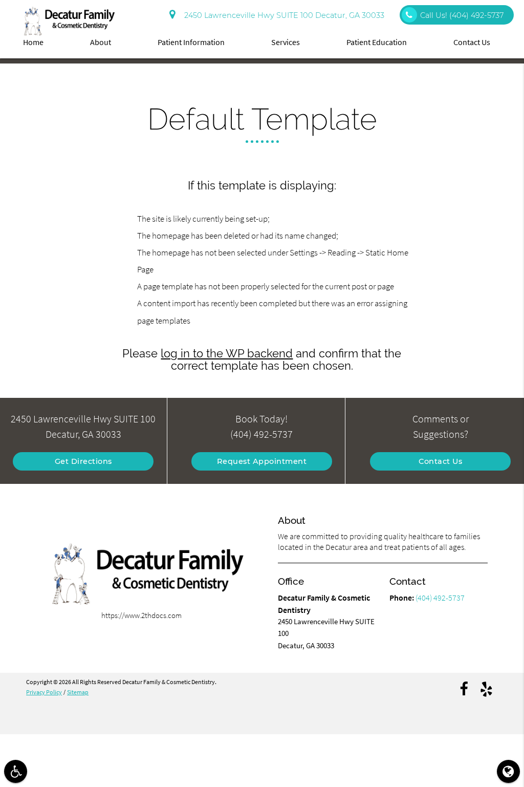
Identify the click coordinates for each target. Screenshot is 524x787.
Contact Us (471, 42)
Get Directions (83, 461)
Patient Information (191, 42)
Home (33, 42)
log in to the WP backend (227, 353)
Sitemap (78, 692)
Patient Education (376, 42)
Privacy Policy (44, 692)
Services (285, 42)
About (100, 42)
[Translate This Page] (508, 771)
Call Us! (462, 15)
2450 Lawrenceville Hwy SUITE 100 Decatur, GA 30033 (282, 15)
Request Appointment (262, 461)
